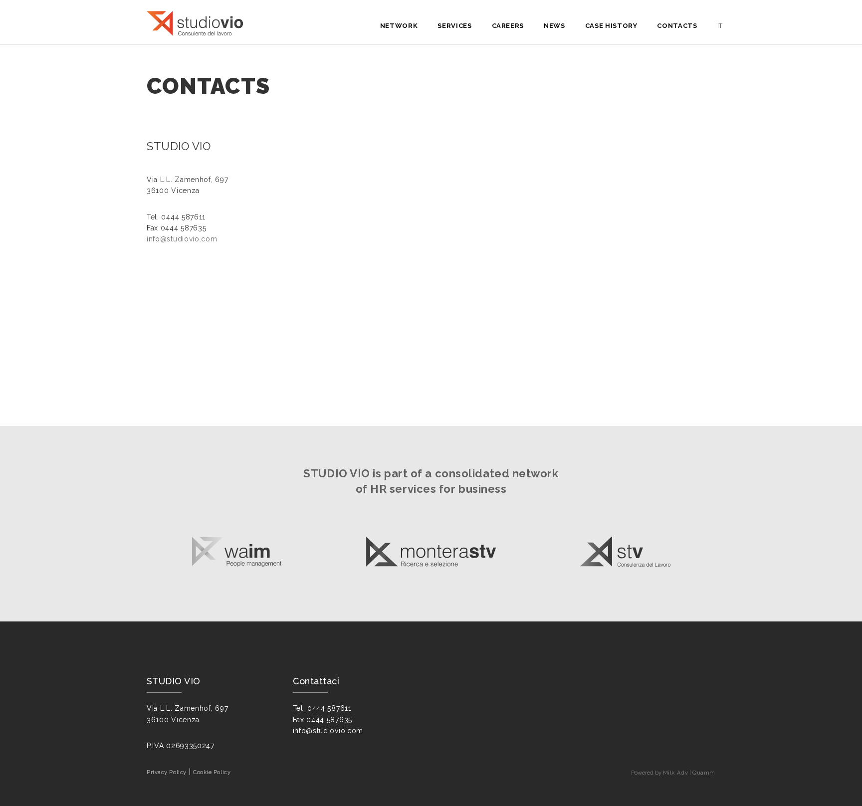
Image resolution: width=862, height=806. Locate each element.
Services (454, 25)
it (720, 25)
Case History (611, 25)
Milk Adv (675, 772)
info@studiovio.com (182, 239)
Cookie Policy (211, 772)
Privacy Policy (167, 772)
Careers (508, 25)
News (554, 25)
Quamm (703, 772)
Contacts (677, 25)
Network (399, 25)
